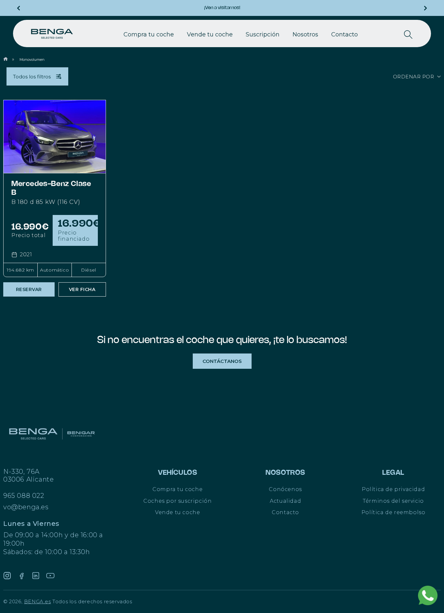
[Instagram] (7, 576)
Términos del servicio (393, 501)
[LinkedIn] (36, 576)
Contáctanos (222, 361)
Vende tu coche (177, 512)
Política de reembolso (393, 512)
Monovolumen (32, 59)
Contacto (285, 512)
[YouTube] (50, 576)
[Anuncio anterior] (18, 8)
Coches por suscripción (177, 501)
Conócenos (285, 489)
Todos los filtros (32, 76)
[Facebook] (21, 576)
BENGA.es (37, 601)
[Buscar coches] (408, 34)
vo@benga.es (26, 507)
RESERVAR (29, 289)
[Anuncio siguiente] (425, 8)
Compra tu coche (177, 489)
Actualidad (285, 501)
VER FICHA (82, 289)
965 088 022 (23, 496)
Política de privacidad (393, 489)
